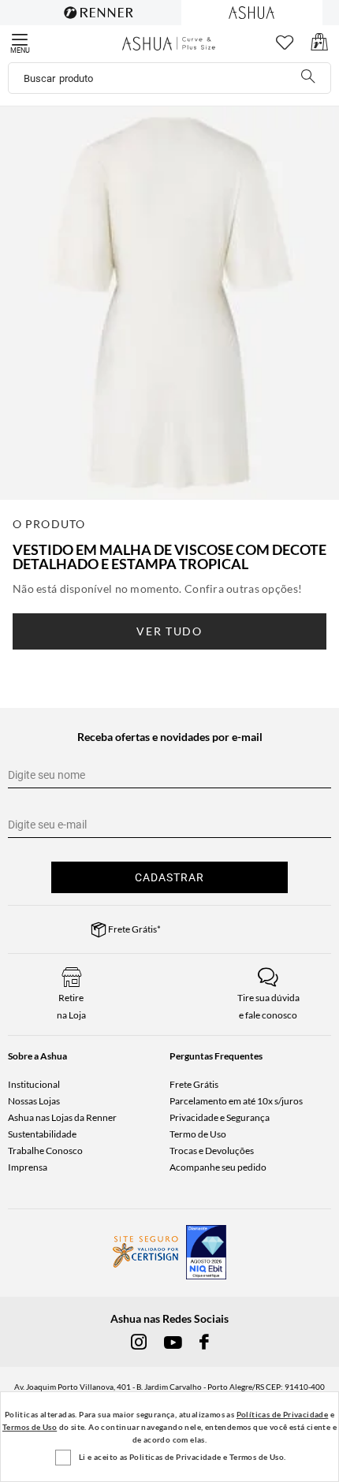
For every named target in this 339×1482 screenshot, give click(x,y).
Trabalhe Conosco (45, 1150)
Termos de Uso (29, 1427)
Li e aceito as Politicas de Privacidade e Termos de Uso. (182, 1457)
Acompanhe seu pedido (218, 1167)
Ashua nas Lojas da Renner (62, 1117)
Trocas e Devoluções (212, 1150)
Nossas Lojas (34, 1101)
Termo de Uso (198, 1134)
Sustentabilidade (42, 1134)
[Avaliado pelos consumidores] (206, 1252)
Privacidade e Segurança (220, 1117)
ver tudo (169, 631)
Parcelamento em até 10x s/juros (236, 1101)
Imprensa (27, 1167)
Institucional (34, 1084)
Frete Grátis (194, 1084)
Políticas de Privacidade (283, 1414)
